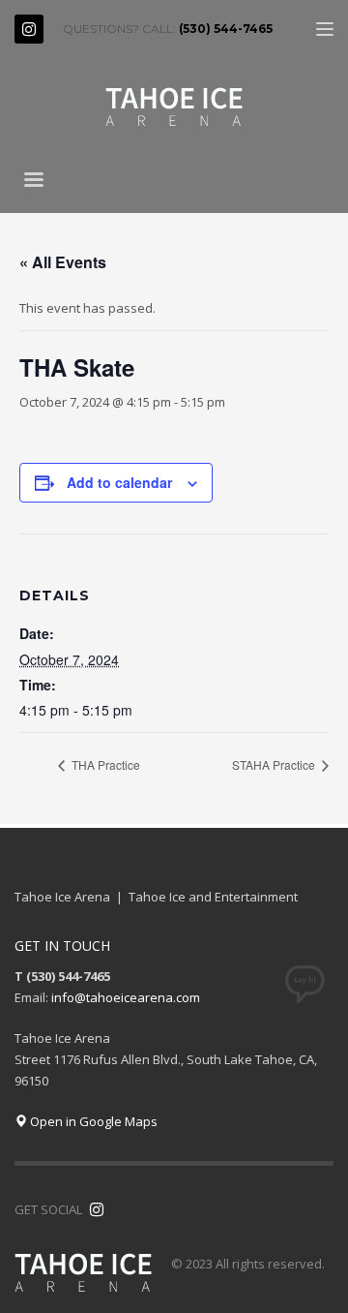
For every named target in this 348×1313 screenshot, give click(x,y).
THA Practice (104, 764)
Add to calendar (119, 482)
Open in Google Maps (92, 1121)
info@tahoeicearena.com (125, 997)
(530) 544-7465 (226, 28)
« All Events (62, 262)
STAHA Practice (275, 764)
